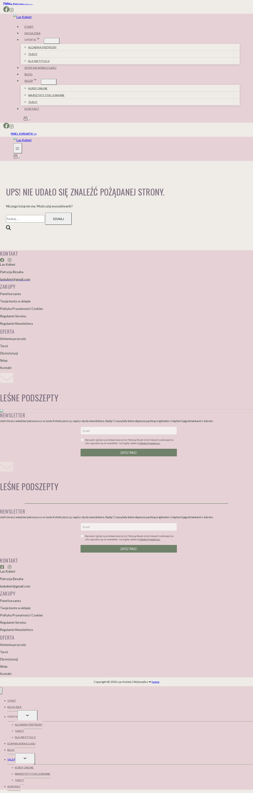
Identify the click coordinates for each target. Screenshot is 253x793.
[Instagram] (11, 10)
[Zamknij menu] (1, 690)
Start (29, 26)
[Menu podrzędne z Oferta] (51, 41)
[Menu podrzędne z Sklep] (48, 82)
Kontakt (31, 108)
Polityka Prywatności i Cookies (21, 309)
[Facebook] (6, 10)
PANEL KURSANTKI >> (24, 133)
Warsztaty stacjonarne (46, 95)
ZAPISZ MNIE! (128, 452)
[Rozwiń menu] (17, 148)
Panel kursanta (10, 294)
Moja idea (32, 33)
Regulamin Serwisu (13, 316)
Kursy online (37, 88)
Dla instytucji (39, 61)
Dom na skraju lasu (40, 67)
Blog (28, 74)
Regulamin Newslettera (16, 323)
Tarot (32, 54)
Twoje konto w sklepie (15, 301)
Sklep (3, 360)
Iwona (155, 681)
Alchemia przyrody (42, 47)
